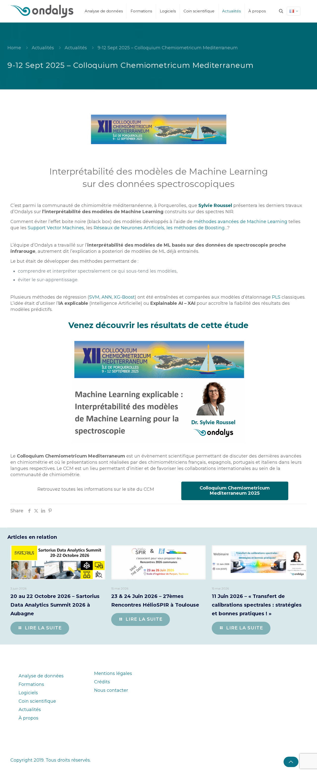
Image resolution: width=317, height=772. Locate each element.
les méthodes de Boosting (195, 228)
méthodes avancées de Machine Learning (240, 221)
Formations (31, 684)
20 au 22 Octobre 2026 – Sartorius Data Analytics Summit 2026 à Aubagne (55, 605)
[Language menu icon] (293, 11)
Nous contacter (111, 690)
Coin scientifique (37, 701)
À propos (28, 718)
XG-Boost (124, 297)
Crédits (102, 682)
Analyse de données (41, 676)
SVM (94, 297)
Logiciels (28, 692)
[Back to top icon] (291, 762)
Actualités (43, 48)
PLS (276, 297)
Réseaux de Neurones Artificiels (129, 228)
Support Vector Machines (56, 228)
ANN (107, 297)
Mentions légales (113, 673)
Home (14, 48)
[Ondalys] (42, 11)
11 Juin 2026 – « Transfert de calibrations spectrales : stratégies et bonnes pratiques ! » (257, 605)
